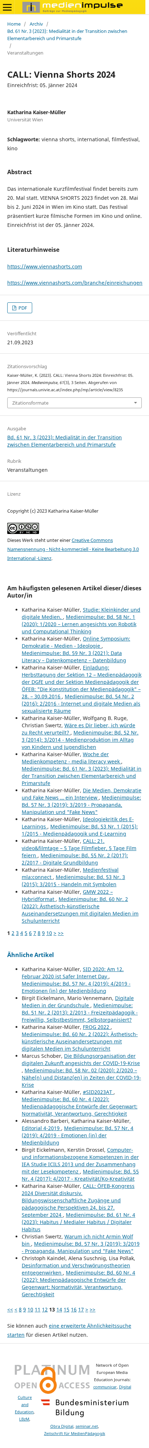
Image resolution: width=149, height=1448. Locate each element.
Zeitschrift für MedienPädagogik (74, 1433)
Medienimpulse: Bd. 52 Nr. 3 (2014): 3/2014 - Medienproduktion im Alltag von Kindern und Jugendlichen (80, 739)
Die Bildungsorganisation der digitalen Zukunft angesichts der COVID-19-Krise (81, 1059)
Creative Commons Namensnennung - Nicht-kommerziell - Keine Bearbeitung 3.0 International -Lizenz (73, 549)
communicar (105, 1386)
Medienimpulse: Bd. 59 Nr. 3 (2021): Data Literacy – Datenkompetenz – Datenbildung (74, 657)
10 (49, 933)
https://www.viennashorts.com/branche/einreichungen (74, 282)
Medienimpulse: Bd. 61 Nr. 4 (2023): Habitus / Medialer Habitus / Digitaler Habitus (78, 1222)
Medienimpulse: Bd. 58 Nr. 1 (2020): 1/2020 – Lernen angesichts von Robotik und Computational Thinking (79, 624)
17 (81, 1309)
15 (66, 1309)
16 (74, 1309)
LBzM (24, 1419)
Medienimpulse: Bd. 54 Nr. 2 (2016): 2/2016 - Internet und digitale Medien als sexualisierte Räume (81, 703)
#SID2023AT (98, 1092)
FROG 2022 (97, 1026)
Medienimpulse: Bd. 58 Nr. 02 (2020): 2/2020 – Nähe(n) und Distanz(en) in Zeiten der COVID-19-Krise (81, 1077)
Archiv (36, 24)
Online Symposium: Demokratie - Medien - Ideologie (76, 642)
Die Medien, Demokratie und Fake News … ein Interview (81, 794)
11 (38, 1309)
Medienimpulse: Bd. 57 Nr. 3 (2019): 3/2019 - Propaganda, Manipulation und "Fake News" (81, 804)
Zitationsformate (30, 403)
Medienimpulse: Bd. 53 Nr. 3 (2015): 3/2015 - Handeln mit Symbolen (73, 881)
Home (14, 24)
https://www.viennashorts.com (44, 266)
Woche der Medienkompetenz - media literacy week (71, 758)
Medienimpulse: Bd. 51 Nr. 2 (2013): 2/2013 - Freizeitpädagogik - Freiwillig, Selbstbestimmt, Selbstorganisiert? (80, 1012)
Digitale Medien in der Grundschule (78, 1002)
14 (59, 1309)
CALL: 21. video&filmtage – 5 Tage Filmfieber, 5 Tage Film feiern (79, 848)
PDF (22, 308)
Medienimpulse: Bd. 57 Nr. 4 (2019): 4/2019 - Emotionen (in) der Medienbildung (76, 987)
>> (61, 933)
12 (45, 1309)
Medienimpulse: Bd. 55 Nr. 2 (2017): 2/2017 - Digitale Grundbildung (75, 859)
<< (10, 1309)
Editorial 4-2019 (41, 1128)
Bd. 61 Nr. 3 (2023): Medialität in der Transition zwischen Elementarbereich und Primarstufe (67, 35)
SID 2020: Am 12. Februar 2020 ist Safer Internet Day (73, 973)
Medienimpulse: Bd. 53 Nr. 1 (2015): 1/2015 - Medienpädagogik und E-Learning (80, 830)
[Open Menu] (7, 7)
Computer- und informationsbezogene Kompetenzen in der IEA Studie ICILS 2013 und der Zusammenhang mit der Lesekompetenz (80, 1160)
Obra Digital (61, 1426)
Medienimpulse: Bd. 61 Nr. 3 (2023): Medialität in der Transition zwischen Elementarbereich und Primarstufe (81, 776)
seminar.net (87, 1426)
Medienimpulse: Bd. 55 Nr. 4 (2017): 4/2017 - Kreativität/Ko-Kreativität (80, 1175)
